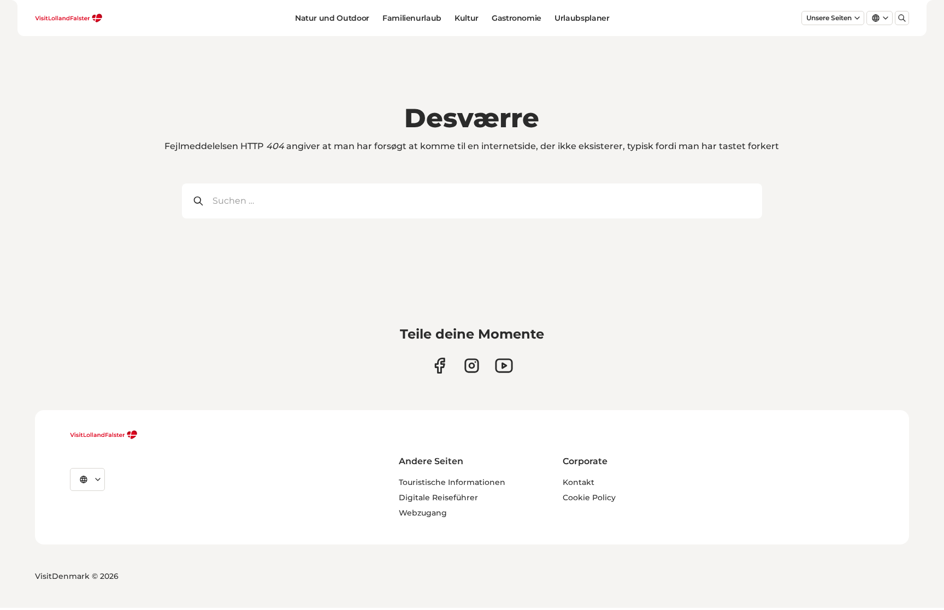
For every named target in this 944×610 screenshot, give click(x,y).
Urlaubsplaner (581, 18)
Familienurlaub (411, 18)
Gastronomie (516, 18)
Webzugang (423, 513)
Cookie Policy (589, 497)
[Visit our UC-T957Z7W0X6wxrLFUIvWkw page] (504, 365)
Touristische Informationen (452, 482)
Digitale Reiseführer (438, 497)
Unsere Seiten (829, 18)
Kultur (467, 18)
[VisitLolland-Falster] (104, 435)
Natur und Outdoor (332, 18)
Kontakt (578, 482)
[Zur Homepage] (69, 18)
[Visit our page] (439, 365)
